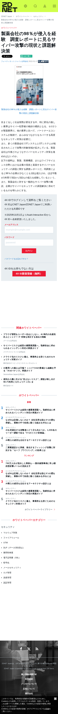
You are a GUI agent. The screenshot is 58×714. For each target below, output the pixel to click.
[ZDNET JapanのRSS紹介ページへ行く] (37, 649)
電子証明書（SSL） (12, 557)
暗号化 (6, 563)
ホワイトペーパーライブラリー (38, 509)
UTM (5, 542)
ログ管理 (7, 573)
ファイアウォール (11, 538)
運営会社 (29, 693)
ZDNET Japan (6, 16)
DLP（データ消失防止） (14, 548)
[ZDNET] (9, 6)
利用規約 (29, 679)
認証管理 (7, 582)
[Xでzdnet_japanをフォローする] (29, 649)
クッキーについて (29, 684)
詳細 (47, 709)
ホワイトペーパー (22, 16)
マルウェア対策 (10, 532)
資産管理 (7, 577)
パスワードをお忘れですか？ (16, 259)
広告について (29, 689)
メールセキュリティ (12, 567)
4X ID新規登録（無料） (29, 273)
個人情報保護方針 (29, 674)
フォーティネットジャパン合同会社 (15, 61)
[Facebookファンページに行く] (21, 649)
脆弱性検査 (8, 552)
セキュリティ (38, 16)
